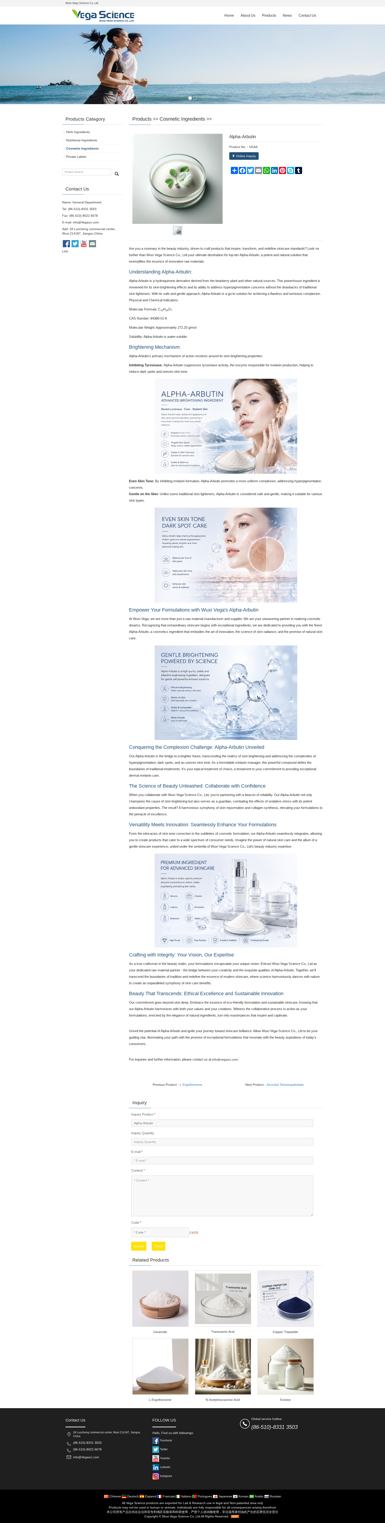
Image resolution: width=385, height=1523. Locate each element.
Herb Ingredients (78, 132)
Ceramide (160, 1332)
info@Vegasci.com (86, 222)
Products (269, 15)
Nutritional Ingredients (81, 140)
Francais (168, 1496)
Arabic (259, 1496)
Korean (243, 1496)
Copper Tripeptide (285, 1332)
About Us (248, 15)
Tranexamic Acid (222, 1331)
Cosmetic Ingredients (182, 119)
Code (136, 1222)
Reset (158, 1246)
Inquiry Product (143, 1114)
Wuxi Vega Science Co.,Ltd (181, 1516)
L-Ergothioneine (191, 1084)
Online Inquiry (245, 156)
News (287, 15)
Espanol (150, 1496)
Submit (139, 1246)
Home (229, 15)
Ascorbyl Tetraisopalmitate (285, 1084)
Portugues (204, 1496)
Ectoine (285, 1399)
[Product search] (116, 174)
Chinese (115, 1496)
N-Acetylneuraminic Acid (223, 1399)
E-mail (137, 1152)
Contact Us (307, 15)
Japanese (224, 1496)
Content (138, 1170)
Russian (275, 1496)
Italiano (185, 1496)
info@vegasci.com (225, 1059)
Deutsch (132, 1496)
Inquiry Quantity (142, 1133)
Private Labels (76, 156)
